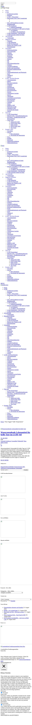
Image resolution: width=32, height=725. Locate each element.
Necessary (5, 692)
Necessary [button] (3, 691)
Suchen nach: (4, 470)
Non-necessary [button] (4, 703)
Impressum (4, 1)
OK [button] (18, 659)
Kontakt (21, 1)
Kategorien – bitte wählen (7, 591)
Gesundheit (14, 441)
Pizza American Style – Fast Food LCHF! (15, 615)
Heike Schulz (4, 442)
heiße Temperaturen (16, 467)
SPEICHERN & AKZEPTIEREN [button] (10, 715)
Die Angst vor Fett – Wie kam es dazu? (14, 612)
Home (2, 422)
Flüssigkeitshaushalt (6, 467)
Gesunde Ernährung (6, 441)
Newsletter (27, 1)
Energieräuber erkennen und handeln (13, 607)
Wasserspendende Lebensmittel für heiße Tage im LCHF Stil (15, 433)
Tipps (24, 441)
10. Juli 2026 (4, 438)
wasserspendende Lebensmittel (14, 468)
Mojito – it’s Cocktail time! (11, 610)
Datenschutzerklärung (13, 1)
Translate (13, 601)
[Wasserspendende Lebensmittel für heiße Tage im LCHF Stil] (13, 429)
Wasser (4, 468)
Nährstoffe (20, 441)
